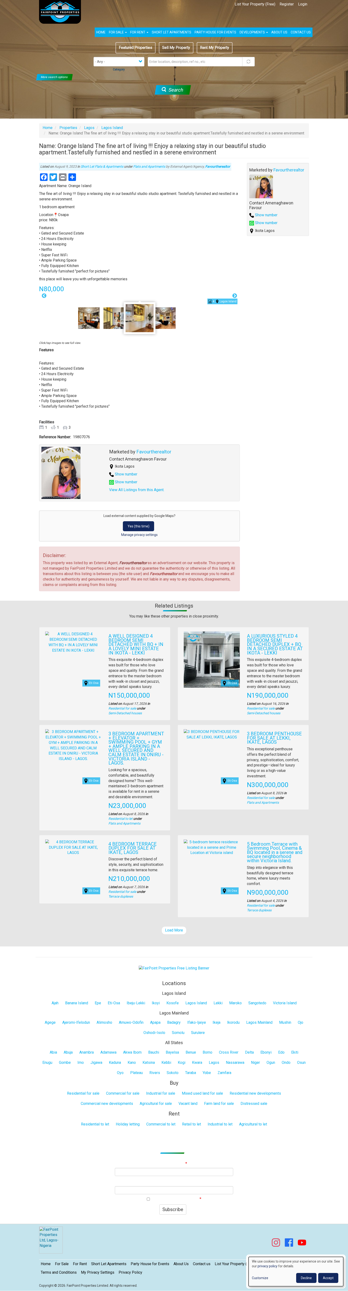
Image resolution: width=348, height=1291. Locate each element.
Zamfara (224, 1072)
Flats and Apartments (149, 166)
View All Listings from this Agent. (136, 490)
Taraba (190, 1072)
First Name (174, 1182)
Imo (80, 1062)
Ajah (55, 1003)
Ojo (300, 1022)
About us (279, 32)
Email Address (173, 1164)
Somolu (178, 1032)
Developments (253, 32)
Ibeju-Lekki (136, 1003)
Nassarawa (235, 1062)
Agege (50, 1022)
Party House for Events (215, 32)
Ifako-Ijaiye (196, 1022)
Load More (174, 930)
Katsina (149, 1062)
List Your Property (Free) (255, 4)
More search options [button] (54, 77)
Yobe (207, 1072)
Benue (191, 1052)
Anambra (86, 1052)
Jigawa (96, 1062)
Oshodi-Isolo (154, 1032)
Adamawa (108, 1052)
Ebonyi (266, 1052)
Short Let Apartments (171, 32)
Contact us (301, 32)
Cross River (228, 1052)
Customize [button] (260, 1278)
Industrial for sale (160, 1093)
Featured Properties (135, 47)
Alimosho (104, 1022)
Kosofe (172, 1003)
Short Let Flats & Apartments (102, 166)
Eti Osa (93, 683)
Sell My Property (176, 47)
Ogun (271, 1062)
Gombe (65, 1062)
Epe (98, 1003)
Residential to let (120, 819)
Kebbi (166, 1062)
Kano (132, 1062)
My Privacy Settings (97, 1272)
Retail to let (191, 1124)
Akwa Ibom (132, 1052)
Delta (249, 1052)
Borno (207, 1052)
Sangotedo (257, 1003)
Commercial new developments (107, 1103)
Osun (301, 1062)
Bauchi (153, 1052)
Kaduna (115, 1062)
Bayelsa (172, 1052)
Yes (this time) (138, 526)
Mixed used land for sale (202, 1093)
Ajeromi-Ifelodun (76, 1022)
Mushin (285, 1022)
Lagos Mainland (259, 1022)
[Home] (62, 12)
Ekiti (294, 1052)
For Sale (117, 32)
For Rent (138, 32)
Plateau (136, 1072)
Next (235, 296)
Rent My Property (214, 47)
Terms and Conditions (59, 1272)
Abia (53, 1052)
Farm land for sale (219, 1103)
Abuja (68, 1052)
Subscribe (172, 1209)
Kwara (197, 1062)
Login (302, 4)
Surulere (198, 1032)
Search (175, 90)
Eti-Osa (114, 1003)
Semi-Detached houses (125, 713)
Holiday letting (128, 1124)
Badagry (174, 1022)
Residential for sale (122, 708)
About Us (181, 1264)
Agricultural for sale (156, 1103)
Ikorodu (233, 1022)
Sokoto (172, 1072)
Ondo (286, 1062)
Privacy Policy (130, 1272)
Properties (68, 127)
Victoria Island (285, 1003)
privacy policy (267, 1266)
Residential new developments (255, 1093)
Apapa (155, 1022)
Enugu (47, 1062)
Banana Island (76, 1003)
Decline (306, 1278)
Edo (281, 1052)
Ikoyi (156, 1003)
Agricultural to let (253, 1124)
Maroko (235, 1003)
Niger (255, 1062)
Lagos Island (112, 127)
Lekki (218, 1003)
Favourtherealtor (217, 166)
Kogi (181, 1062)
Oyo (120, 1072)
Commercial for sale (122, 1093)
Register (287, 4)
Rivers (154, 1072)
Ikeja (216, 1022)
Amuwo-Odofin (131, 1022)
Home (101, 32)
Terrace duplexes (120, 896)
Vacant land (187, 1103)
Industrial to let (220, 1124)
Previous (44, 296)
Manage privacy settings (139, 535)
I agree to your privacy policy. (176, 1199)
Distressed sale (254, 1103)
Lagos (89, 127)
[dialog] (296, 1271)
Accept (328, 1278)
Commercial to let (160, 1124)
